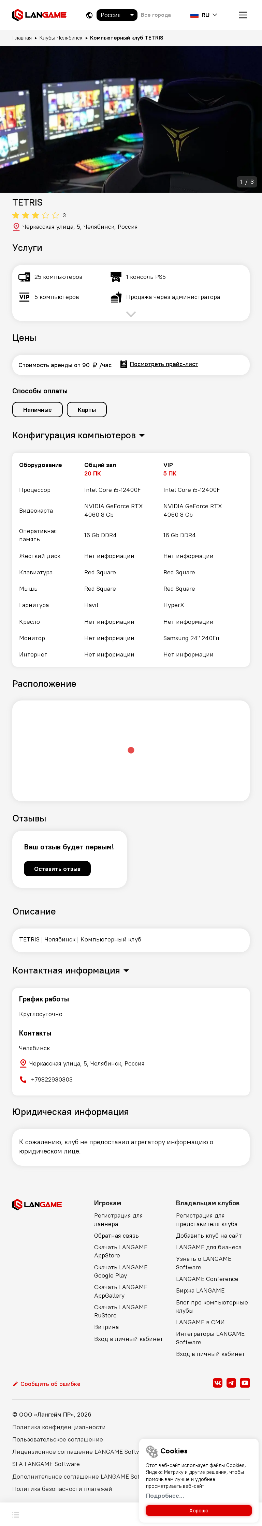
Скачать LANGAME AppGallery (120, 1291)
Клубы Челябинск (61, 37)
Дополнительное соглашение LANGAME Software (84, 1476)
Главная (22, 37)
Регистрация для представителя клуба (206, 1219)
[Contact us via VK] (217, 1383)
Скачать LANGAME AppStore (120, 1251)
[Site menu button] (243, 15)
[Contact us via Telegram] (231, 1383)
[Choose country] (89, 15)
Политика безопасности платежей (62, 1489)
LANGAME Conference (207, 1279)
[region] (131, 560)
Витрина (106, 1327)
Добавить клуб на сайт (209, 1235)
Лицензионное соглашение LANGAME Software (81, 1451)
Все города (156, 14)
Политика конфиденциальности (59, 1427)
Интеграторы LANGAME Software (210, 1338)
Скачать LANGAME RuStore (120, 1311)
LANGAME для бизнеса (209, 1247)
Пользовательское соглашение (57, 1439)
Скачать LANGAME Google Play (120, 1271)
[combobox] (117, 15)
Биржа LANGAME (200, 1290)
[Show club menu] (15, 1514)
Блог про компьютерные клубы (212, 1306)
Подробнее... (165, 1495)
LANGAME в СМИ (200, 1322)
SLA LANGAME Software (46, 1464)
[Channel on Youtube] (245, 1383)
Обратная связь (116, 1235)
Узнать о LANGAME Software (203, 1263)
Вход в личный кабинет (128, 1339)
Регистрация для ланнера (118, 1219)
